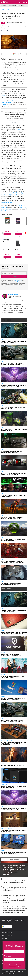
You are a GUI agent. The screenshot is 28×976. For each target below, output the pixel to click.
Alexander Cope (11, 22)
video (3, 95)
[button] (26, 2)
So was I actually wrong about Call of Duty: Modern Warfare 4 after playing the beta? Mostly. (14, 889)
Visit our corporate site (12, 922)
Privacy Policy (19, 965)
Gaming (3, 9)
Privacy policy (5, 938)
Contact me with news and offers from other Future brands (14, 955)
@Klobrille (19, 129)
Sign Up (14, 959)
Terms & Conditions (12, 966)
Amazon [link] (18, 258)
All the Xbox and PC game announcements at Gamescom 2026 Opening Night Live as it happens (14, 881)
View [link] (7, 234)
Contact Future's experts (7, 935)
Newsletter (24, 53)
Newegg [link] (18, 236)
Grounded (15, 101)
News (3, 22)
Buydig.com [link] (7, 258)
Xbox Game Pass (6, 211)
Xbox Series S (7, 209)
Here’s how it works (14, 32)
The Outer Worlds (6, 102)
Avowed (3, 104)
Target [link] (7, 236)
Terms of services (18, 280)
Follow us (16, 53)
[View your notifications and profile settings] (19, 2)
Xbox (8, 9)
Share (5, 53)
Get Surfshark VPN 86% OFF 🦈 (16, 5)
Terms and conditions (7, 932)
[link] (7, 221)
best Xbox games (6, 202)
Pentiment (22, 101)
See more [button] (14, 122)
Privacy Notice (20, 281)
